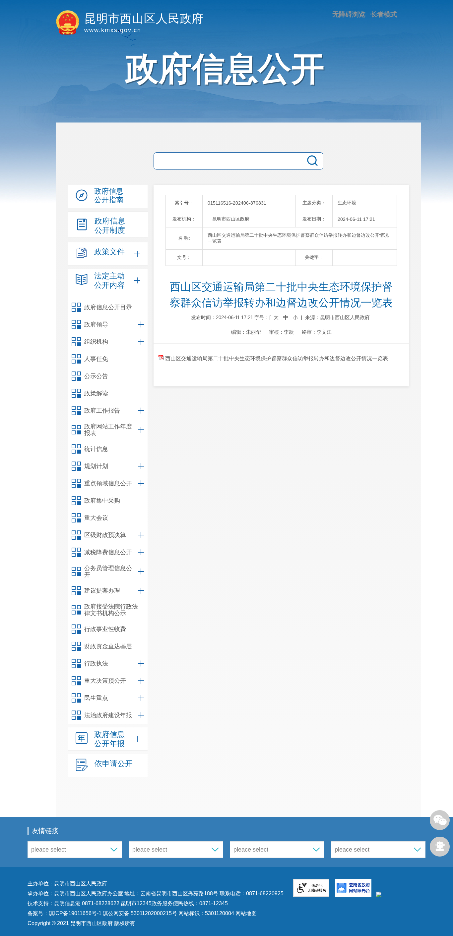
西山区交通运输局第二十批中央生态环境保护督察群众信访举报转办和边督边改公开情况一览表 (276, 358)
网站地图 (245, 913)
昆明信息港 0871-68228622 (86, 903)
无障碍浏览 (348, 14)
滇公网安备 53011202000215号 (140, 913)
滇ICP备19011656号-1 (76, 913)
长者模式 (383, 14)
